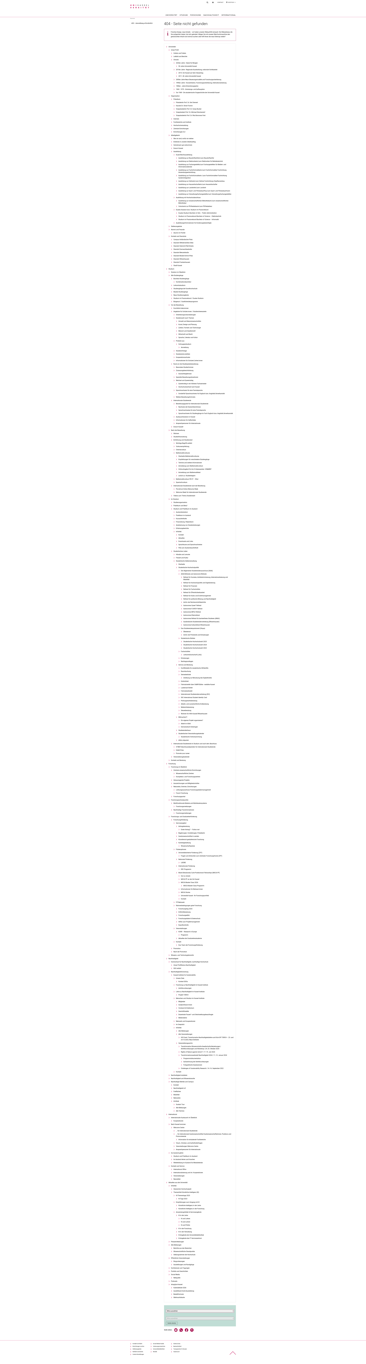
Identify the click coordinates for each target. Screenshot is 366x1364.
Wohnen (176, 433)
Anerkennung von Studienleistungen (188, 525)
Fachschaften (185, 651)
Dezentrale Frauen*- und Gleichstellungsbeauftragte (195, 1014)
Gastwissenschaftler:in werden (188, 836)
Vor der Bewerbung (177, 305)
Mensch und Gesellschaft (186, 331)
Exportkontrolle (183, 925)
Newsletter (177, 1179)
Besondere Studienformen (184, 367)
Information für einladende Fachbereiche (192, 1139)
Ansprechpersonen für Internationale (188, 423)
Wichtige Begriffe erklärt (184, 443)
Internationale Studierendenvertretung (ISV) (195, 694)
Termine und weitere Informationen (190, 463)
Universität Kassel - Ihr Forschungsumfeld (195, 896)
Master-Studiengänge (180, 292)
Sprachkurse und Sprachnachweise (190, 544)
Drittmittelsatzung (184, 912)
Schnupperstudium (184, 344)
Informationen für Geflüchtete (186, 420)
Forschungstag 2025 (185, 909)
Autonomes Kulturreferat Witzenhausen (196, 625)
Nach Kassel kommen (178, 1124)
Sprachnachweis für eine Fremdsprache (189, 390)
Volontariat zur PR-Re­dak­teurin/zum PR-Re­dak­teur (195, 206)
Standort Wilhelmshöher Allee (183, 243)
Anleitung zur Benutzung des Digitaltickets (197, 678)
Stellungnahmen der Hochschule (184, 1255)
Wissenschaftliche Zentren (185, 773)
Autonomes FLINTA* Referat (192, 609)
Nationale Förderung (185, 859)
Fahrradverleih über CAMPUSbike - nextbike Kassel (198, 684)
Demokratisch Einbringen (189, 727)
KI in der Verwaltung (185, 1232)
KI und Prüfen (185, 1225)
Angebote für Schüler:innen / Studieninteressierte (189, 311)
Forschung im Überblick (179, 767)
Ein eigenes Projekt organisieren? (192, 720)
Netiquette (176, 1278)
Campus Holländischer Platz (183, 239)
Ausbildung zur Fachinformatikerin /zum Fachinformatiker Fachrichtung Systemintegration (202, 177)
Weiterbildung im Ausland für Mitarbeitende (188, 1163)
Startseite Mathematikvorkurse (188, 456)
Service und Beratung (185, 665)
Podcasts (174, 1281)
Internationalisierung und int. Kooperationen (188, 1172)
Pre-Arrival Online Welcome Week (187, 489)
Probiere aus (180, 341)
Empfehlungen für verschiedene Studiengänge (193, 459)
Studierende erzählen (183, 354)
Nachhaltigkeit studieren (179, 1075)
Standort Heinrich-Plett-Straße (183, 246)
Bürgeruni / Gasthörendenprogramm (185, 301)
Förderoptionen (181, 849)
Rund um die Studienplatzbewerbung (185, 364)
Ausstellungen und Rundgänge (183, 1265)
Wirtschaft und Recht (185, 334)
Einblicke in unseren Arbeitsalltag (184, 142)
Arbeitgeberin (175, 135)
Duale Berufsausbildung (184, 155)
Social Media (175, 1274)
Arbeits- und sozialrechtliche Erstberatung (195, 704)
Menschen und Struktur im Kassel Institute (190, 998)
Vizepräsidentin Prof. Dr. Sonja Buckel (188, 109)
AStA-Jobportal (183, 740)
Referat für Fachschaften (191, 589)
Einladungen (185, 658)
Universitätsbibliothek (159, 1349)
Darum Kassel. (178, 148)
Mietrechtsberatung (187, 707)
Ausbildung (177, 151)
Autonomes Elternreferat (191, 615)
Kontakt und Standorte (178, 236)
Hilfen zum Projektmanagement (189, 922)
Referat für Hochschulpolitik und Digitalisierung (199, 583)
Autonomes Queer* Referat (192, 605)
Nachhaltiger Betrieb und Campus (182, 1082)
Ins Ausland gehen (177, 1153)
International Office (179, 1169)
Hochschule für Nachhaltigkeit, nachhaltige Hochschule (189, 962)
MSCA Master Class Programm (193, 886)
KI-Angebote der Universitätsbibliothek (191, 1235)
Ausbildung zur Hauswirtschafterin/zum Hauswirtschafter (197, 184)
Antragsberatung (184, 826)
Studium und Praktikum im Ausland (185, 509)
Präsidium (176, 99)
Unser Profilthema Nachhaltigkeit (184, 965)
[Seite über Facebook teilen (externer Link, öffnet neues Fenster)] (186, 1331)
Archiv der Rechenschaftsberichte (194, 602)
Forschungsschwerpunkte (179, 800)
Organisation (175, 96)
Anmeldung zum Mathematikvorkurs (190, 466)
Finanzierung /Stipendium (184, 522)
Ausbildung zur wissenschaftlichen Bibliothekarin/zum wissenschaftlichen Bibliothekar (203, 202)
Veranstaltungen (181, 928)
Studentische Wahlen (188, 638)
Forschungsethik (184, 915)
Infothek (178, 531)
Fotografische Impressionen (192, 1065)
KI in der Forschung (184, 1228)
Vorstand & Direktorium (186, 1008)
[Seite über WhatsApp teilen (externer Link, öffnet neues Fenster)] (181, 1331)
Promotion (177, 948)
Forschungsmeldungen (183, 806)
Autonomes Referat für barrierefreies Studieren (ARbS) (201, 618)
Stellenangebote (176, 226)
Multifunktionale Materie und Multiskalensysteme (190, 803)
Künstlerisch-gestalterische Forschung (191, 839)
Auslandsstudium (182, 512)
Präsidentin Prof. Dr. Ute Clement (187, 102)
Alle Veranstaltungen (185, 1034)
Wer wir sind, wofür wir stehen (183, 138)
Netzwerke (176, 1098)
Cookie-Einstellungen (138, 1354)
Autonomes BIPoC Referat (192, 612)
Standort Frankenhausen (181, 262)
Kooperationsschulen (183, 357)
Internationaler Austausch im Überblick (184, 1118)
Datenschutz (176, 1343)
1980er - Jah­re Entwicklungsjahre (187, 86)
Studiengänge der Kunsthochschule (185, 288)
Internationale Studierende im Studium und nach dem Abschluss (195, 744)
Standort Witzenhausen (181, 259)
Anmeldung (185, 347)
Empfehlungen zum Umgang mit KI (187, 1202)
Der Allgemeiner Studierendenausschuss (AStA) (197, 571)
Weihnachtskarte (179, 1297)
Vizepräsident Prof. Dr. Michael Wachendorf (190, 112)
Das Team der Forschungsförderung (190, 945)
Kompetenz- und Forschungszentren (188, 777)
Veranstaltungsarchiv (185, 1043)
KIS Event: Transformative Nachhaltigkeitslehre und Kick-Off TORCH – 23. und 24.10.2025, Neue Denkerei (207, 1039)
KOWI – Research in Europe (187, 932)
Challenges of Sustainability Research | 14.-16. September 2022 (202, 1068)
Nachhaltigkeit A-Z (179, 1088)
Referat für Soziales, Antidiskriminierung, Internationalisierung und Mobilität (205, 578)
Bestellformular (178, 1294)
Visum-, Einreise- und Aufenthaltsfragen (189, 1143)
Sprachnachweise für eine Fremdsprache (192, 410)
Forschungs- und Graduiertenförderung (184, 816)
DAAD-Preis (180, 750)
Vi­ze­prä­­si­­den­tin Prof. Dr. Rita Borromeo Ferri (190, 115)
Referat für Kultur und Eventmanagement (197, 596)
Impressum (176, 1351)
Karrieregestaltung (184, 843)
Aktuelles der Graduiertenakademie (190, 938)
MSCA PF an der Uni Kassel (190, 879)
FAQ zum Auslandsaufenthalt (188, 548)
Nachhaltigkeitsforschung (179, 972)
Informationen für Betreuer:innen (192, 889)
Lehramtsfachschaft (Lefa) (192, 655)
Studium (184, 15)
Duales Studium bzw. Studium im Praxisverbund (192, 210)
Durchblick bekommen (181, 308)
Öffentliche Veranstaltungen (180, 1258)
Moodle (155, 1351)
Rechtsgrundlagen (187, 661)
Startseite (132, 18)
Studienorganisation (180, 502)
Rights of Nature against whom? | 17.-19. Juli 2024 (198, 1052)
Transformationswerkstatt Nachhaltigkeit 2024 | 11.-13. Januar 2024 (204, 1055)
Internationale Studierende (182, 400)
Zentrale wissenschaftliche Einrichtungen (187, 770)
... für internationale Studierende (186, 1131)
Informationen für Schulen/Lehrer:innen (189, 360)
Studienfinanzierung (180, 437)
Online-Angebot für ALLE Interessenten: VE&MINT (194, 469)
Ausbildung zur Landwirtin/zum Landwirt (192, 188)
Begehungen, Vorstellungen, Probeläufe (191, 833)
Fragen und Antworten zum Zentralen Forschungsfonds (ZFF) (201, 856)
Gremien (176, 119)
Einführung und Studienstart (182, 440)
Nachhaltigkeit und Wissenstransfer (183, 1078)
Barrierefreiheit (177, 1346)
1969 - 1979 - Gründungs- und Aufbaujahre (190, 89)
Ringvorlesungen (179, 1261)
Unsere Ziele (180, 978)
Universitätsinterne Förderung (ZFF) (190, 853)
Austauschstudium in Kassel (185, 417)
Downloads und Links (185, 541)
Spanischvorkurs (181, 482)
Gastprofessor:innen (185, 1005)
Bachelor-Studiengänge (181, 279)
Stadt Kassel (177, 265)
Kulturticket (185, 681)
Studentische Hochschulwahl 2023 (195, 648)
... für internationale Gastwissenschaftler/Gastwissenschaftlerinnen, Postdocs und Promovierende (203, 1135)
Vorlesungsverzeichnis (159, 1346)
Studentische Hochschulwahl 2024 (195, 645)
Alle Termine (180, 1111)
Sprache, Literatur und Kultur (188, 337)
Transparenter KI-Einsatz (180, 1349)
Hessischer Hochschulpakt (182, 1189)
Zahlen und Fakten (179, 53)
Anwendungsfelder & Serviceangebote (188, 1212)
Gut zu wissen (185, 876)
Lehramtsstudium (179, 285)
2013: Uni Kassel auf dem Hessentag (190, 73)
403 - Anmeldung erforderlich (141, 23)
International (228, 15)
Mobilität (176, 1095)
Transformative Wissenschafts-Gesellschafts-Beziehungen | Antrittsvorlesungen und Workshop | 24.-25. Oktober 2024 (201, 1048)
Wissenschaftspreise (188, 846)
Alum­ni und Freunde (178, 229)
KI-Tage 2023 (182, 1199)
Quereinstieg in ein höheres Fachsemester (192, 384)
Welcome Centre (178, 1127)
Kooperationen (178, 1121)
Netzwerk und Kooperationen (185, 1021)
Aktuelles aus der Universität (178, 1182)
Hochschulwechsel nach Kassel (189, 387)
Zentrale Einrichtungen (181, 129)
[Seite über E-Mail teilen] (176, 1331)
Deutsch (232, 2)
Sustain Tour (180, 1104)
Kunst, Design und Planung (187, 324)
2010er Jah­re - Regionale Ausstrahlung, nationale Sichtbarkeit (196, 70)
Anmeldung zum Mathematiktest (189, 472)
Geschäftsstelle (183, 1011)
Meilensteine (182, 1018)
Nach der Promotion (180, 952)
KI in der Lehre (183, 1215)
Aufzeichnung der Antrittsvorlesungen (196, 1062)
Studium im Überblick (178, 272)
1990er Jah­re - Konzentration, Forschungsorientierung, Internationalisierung (201, 83)
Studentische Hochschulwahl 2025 (195, 641)
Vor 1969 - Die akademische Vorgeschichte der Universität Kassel (198, 92)
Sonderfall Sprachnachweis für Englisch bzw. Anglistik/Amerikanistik (201, 393)
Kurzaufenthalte (181, 519)
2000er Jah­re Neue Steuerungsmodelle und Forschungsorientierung (198, 79)
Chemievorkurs (181, 450)
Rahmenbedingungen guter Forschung (189, 905)
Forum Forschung (182, 793)
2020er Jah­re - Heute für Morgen (187, 63)
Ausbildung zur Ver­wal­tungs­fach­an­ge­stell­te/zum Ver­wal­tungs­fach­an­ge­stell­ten (204, 194)
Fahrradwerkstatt (186, 691)
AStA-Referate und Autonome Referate (194, 574)
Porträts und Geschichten (179, 1271)
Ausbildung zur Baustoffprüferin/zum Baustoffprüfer (196, 158)
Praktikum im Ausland (183, 515)
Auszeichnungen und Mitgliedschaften (186, 783)
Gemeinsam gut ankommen (182, 145)
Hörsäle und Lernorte (183, 554)
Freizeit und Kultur (182, 558)
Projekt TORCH (183, 995)
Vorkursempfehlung (182, 446)
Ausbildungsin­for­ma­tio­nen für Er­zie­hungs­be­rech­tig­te (193, 223)
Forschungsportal (179, 796)
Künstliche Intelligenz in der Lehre (189, 1205)
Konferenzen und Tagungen (180, 1268)
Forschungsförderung (180, 820)
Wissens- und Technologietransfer (182, 955)
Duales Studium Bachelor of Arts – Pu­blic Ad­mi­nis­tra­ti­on (197, 213)
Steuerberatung (186, 710)
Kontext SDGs (183, 981)
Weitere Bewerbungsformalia (185, 397)
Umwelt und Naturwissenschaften (189, 321)
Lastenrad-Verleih (187, 688)
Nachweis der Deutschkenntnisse (189, 407)
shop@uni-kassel (176, 1284)
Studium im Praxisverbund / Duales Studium (188, 298)
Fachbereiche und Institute (182, 122)
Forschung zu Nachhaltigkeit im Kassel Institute (192, 985)
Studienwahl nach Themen (185, 318)
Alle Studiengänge (177, 275)
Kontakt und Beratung (178, 760)
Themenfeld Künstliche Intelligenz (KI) (186, 1192)
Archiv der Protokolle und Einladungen (196, 635)
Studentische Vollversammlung (191, 737)
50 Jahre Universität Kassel (187, 66)
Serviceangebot (181, 823)
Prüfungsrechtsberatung (189, 701)
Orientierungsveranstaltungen (186, 315)
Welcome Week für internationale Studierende (191, 492)
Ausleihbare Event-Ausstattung (183, 1291)
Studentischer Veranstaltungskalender (191, 733)
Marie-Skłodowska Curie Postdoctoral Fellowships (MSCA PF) (199, 873)
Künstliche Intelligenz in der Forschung (191, 1209)
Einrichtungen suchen (138, 1346)
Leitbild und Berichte (180, 56)
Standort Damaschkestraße (182, 249)
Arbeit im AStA (186, 724)
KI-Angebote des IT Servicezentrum (190, 1238)
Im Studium (175, 499)
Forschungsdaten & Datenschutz (189, 918)
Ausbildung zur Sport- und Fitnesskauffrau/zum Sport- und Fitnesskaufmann (204, 191)
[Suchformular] (207, 2)
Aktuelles (181, 538)
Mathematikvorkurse (183, 453)
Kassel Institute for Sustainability (184, 975)
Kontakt (221, 2)
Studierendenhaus (184, 730)
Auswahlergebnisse (184, 374)
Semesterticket (186, 674)
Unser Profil (175, 50)
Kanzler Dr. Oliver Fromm (184, 106)
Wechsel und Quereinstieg (184, 380)
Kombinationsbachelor (183, 282)
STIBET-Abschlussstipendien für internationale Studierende (195, 747)
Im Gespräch (180, 1024)
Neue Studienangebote (181, 295)
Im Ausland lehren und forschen (184, 1159)
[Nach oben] (233, 1353)
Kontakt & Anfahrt (137, 1343)
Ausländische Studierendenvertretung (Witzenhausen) (201, 622)
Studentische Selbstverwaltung (186, 561)
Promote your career (182, 753)
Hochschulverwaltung (180, 125)
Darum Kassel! (178, 427)
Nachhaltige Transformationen (183, 810)
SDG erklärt (177, 968)
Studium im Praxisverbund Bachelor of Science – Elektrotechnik (199, 216)
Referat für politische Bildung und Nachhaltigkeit (199, 599)
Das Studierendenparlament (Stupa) (193, 628)
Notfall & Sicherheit (138, 1351)
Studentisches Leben (180, 551)
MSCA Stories (185, 892)
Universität (171, 15)
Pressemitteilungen (177, 1242)
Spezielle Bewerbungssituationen (187, 377)
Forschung (195, 15)
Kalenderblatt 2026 (179, 1288)
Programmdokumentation (192, 1058)
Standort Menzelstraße (181, 252)
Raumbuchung (186, 671)
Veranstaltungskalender (181, 757)
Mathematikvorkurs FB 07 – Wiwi (187, 479)
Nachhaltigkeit (211, 15)
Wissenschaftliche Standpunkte (184, 1251)
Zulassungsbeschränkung (184, 370)
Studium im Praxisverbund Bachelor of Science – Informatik (198, 219)
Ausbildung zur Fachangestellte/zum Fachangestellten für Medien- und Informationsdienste (202, 166)
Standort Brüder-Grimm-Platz (183, 256)
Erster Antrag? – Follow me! (190, 829)
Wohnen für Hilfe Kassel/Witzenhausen (194, 714)
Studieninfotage (181, 351)
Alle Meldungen (183, 1031)
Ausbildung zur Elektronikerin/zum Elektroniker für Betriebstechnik (200, 161)
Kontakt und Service (177, 1166)
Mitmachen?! (182, 717)
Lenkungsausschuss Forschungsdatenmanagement (193, 790)
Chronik (176, 60)
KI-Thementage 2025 (183, 1195)
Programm (184, 935)
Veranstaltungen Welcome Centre (187, 1146)
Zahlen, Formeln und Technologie (189, 328)
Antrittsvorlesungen (184, 988)
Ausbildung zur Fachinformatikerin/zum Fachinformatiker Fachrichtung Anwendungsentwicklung (202, 171)
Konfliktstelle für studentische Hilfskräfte (194, 668)
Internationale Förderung (186, 866)
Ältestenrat (187, 632)
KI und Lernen (185, 1222)
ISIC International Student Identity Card (194, 697)
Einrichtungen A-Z (179, 132)
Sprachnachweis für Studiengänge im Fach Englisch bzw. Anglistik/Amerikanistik (205, 413)
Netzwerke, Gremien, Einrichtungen (185, 787)
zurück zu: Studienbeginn (186, 476)
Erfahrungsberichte (182, 528)
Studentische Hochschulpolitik (188, 567)
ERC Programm (186, 869)
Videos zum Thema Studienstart (184, 496)
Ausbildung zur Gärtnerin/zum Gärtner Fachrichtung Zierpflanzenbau (201, 181)
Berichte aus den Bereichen (182, 1248)
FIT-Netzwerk (180, 902)
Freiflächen (177, 1091)
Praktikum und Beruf (180, 506)
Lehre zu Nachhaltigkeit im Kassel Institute (190, 992)
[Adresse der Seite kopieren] (192, 1331)
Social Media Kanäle (158, 1343)
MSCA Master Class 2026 (189, 882)
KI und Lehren (185, 1218)
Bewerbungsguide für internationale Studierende (192, 404)
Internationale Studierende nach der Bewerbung (189, 486)
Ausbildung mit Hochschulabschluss (188, 197)
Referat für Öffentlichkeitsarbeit (194, 592)
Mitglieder (181, 1001)
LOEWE (183, 862)
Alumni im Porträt (179, 233)
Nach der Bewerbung (178, 430)
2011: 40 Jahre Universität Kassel (189, 76)
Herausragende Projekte (181, 780)
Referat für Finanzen (190, 586)
